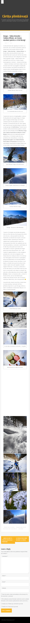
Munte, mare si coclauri (9, 527)
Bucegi (20, 527)
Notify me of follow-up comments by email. (12, 603)
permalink (20, 528)
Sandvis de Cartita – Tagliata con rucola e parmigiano (7, 539)
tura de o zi (14, 528)
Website (4, 588)
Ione (11, 43)
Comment (5, 556)
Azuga (17, 527)
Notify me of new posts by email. (10, 606)
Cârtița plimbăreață (15, 16)
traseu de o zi (9, 528)
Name (4, 575)
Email (4, 582)
